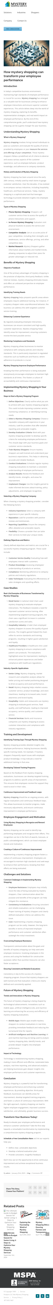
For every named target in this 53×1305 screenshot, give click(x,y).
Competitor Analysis (17, 232)
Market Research (16, 246)
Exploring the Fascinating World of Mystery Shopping (25, 1227)
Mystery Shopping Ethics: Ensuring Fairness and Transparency (42, 1227)
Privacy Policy (16, 1297)
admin (8, 1173)
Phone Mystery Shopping (19, 212)
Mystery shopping (29, 98)
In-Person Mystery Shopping (21, 222)
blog (28, 1173)
